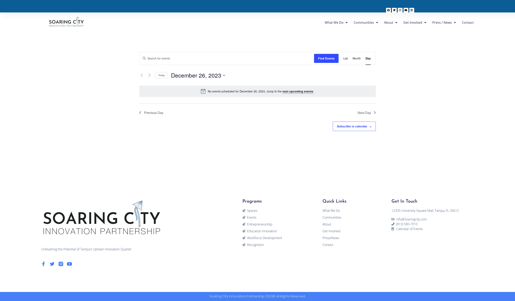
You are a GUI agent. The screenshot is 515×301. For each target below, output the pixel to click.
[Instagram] (400, 10)
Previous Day (153, 112)
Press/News (330, 238)
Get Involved (412, 22)
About (388, 22)
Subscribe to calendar (352, 126)
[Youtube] (406, 10)
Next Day (364, 112)
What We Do (334, 22)
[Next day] (149, 75)
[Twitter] (394, 10)
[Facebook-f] (43, 264)
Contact (468, 22)
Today (161, 75)
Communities (364, 22)
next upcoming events (297, 91)
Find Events (326, 58)
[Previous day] (141, 75)
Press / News (442, 22)
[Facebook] (388, 10)
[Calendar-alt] (411, 10)
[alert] (261, 91)
